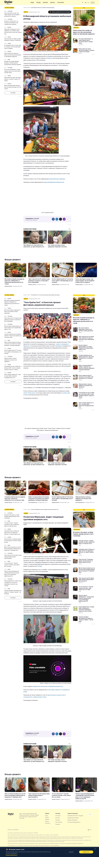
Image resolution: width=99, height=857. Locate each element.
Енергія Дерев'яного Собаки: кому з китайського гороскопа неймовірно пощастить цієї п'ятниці (12, 583)
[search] (82, 2)
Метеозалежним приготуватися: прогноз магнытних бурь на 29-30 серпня (12, 87)
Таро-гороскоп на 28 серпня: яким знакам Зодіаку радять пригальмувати (12, 557)
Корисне (45, 2)
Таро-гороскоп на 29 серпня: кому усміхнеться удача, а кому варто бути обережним (39, 280)
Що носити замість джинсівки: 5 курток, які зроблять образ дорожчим (12, 311)
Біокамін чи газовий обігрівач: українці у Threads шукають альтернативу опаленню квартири (12, 63)
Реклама (57, 824)
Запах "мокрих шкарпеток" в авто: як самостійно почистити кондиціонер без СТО (12, 376)
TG (57, 219)
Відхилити (71, 852)
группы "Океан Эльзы (29, 393)
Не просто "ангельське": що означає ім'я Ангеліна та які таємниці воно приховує (11, 22)
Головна (25, 7)
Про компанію (58, 822)
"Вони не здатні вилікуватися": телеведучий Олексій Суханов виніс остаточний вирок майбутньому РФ (11, 574)
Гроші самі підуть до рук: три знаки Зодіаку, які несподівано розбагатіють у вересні (12, 14)
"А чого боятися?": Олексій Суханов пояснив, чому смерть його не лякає (12, 565)
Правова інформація (72, 820)
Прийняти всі (86, 852)
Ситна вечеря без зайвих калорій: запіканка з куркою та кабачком (12, 39)
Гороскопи (60, 2)
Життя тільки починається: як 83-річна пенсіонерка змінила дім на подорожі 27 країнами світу (12, 548)
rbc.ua (92, 2)
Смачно (52, 2)
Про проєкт (58, 815)
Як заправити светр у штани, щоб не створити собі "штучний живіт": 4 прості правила (12, 47)
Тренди (38, 2)
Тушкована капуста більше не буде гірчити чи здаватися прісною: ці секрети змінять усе (12, 532)
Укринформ (58, 346)
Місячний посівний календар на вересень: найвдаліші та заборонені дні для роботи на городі (14, 281)
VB (64, 219)
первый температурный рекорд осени (53, 182)
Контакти (57, 817)
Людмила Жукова (8, 286)
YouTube (40, 566)
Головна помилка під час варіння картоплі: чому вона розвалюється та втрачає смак (13, 335)
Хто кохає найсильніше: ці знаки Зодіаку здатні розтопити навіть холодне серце (12, 71)
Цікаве (29, 509)
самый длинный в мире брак (57, 179)
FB (53, 219)
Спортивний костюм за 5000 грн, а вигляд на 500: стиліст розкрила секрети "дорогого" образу (12, 368)
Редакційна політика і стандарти (75, 815)
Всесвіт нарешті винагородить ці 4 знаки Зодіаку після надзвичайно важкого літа (12, 327)
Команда (57, 820)
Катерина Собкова (32, 284)
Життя (29, 7)
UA (85, 2)
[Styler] (8, 3)
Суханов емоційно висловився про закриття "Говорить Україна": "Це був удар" (13, 592)
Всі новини (13, 92)
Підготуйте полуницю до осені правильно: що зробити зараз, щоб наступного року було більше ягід (12, 32)
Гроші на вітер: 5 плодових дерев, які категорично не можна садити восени (12, 540)
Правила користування (73, 817)
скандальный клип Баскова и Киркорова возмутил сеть (47, 686)
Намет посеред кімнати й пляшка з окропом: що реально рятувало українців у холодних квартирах (12, 344)
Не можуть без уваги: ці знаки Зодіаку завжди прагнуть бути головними (11, 516)
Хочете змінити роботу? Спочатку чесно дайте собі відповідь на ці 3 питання (62, 280)
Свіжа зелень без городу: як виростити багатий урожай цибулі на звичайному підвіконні (12, 55)
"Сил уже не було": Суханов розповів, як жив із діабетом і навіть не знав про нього (11, 524)
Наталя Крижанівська (32, 502)
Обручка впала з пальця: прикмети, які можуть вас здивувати (10, 360)
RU (88, 2)
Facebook (49, 58)
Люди (32, 2)
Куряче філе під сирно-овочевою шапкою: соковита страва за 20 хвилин (12, 79)
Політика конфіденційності (74, 822)
